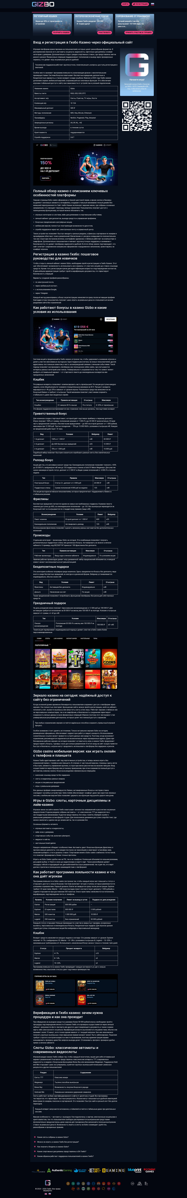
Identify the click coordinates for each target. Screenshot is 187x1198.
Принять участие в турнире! (98, 33)
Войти (125, 4)
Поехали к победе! (136, 80)
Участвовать (63, 33)
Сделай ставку (145, 33)
